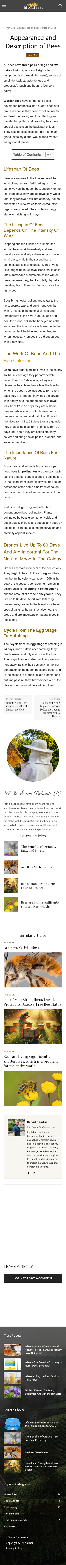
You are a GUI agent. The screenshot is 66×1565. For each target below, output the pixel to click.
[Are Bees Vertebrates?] (11, 867)
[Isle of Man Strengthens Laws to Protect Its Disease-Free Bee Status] (11, 885)
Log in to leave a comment (33, 1278)
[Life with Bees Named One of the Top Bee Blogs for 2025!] (12, 1424)
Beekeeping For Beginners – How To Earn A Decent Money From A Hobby (50, 709)
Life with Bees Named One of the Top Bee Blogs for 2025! (41, 1424)
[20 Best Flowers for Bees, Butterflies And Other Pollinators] (12, 1392)
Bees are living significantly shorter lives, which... (40, 904)
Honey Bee (9, 27)
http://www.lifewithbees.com (41, 1127)
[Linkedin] (33, 1172)
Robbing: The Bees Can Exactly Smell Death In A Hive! (16, 706)
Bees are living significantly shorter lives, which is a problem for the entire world (31, 1061)
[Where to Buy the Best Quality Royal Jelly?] (12, 1378)
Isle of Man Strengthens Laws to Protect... (38, 886)
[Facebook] (28, 1172)
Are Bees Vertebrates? (36, 867)
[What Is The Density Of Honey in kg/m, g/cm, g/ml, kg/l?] (12, 1364)
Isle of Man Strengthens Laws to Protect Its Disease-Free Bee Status (32, 1002)
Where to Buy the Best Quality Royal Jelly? (42, 1378)
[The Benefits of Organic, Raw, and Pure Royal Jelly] (11, 848)
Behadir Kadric (37, 1122)
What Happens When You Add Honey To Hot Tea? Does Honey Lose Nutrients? (43, 1350)
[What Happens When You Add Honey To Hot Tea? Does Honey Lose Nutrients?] (12, 1350)
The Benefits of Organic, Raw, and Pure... (38, 848)
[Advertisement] (33, 1227)
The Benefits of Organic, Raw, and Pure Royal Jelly (41, 1438)
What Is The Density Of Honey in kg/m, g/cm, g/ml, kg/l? (43, 1364)
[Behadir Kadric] (16, 1147)
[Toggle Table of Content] (47, 154)
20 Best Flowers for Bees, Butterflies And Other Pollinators (43, 1392)
